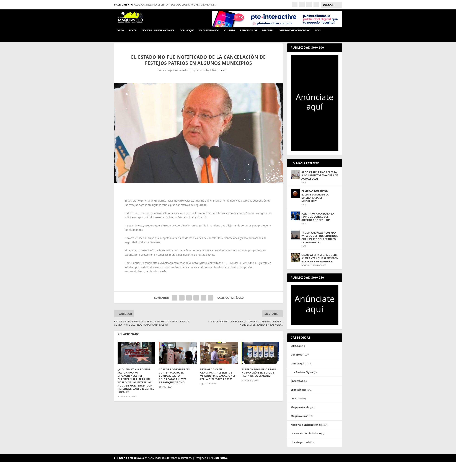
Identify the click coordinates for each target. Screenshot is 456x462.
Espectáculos (248, 30)
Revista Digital (305, 372)
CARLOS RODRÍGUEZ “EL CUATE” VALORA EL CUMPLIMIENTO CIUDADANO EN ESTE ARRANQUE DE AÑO (174, 376)
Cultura (229, 30)
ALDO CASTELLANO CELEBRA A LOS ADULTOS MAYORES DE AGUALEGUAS (319, 175)
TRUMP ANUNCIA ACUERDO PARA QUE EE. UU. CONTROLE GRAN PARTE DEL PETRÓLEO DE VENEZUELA (319, 237)
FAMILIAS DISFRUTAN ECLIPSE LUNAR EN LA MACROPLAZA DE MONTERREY (315, 196)
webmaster (181, 70)
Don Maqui (186, 30)
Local (132, 30)
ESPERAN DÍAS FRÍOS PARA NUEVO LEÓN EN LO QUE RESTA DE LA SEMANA (259, 372)
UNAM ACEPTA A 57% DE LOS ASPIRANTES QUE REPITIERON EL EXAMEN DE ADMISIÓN (319, 258)
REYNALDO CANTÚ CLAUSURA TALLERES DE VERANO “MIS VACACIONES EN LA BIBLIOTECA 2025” (217, 374)
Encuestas (297, 381)
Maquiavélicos (299, 416)
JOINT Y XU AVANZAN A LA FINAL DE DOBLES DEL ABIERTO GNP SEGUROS (317, 217)
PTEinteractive (219, 458)
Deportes (267, 30)
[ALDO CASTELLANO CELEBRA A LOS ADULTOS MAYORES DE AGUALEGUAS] (295, 174)
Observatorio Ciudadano (294, 30)
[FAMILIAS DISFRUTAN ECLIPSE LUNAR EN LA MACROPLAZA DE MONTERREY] (295, 193)
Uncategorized (300, 442)
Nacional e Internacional (158, 30)
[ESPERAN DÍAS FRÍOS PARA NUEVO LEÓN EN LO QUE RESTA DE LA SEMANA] (260, 353)
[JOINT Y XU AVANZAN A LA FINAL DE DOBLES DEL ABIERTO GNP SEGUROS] (295, 216)
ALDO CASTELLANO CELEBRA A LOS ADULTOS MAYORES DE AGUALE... (175, 4)
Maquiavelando (209, 30)
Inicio (120, 30)
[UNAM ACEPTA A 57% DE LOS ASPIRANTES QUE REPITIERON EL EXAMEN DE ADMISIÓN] (295, 257)
